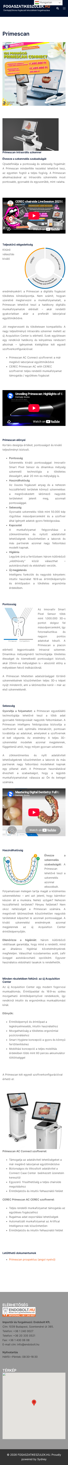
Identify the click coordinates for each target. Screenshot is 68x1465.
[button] (57, 8)
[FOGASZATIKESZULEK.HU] (26, 8)
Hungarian (45, 2)
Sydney (42, 1459)
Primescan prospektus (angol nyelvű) (32, 1259)
